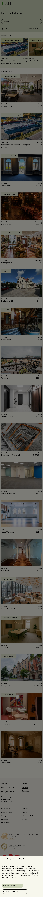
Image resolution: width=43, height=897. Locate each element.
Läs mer (14, 877)
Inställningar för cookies (11, 891)
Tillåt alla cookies (9, 886)
